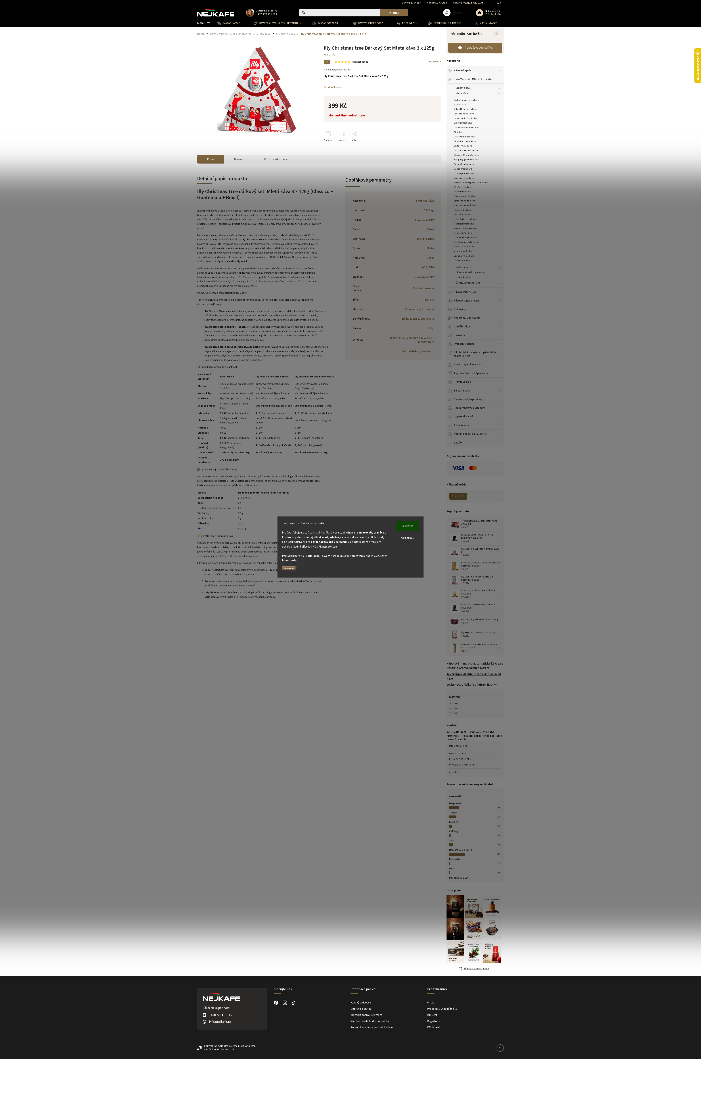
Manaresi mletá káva (464, 223)
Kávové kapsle (462, 70)
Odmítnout (407, 538)
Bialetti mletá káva (463, 122)
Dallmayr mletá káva (464, 173)
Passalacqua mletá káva (466, 242)
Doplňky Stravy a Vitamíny (470, 408)
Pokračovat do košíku (479, 48)
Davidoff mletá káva (464, 164)
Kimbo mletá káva (463, 210)
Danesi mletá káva (463, 168)
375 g (430, 258)
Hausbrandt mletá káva (465, 118)
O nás (430, 1003)
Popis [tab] (210, 159)
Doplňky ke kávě (464, 416)
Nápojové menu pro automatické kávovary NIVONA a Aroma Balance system (475, 665)
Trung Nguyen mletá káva (466, 159)
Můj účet (432, 1015)
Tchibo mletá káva (463, 251)
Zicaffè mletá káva (463, 187)
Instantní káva (463, 267)
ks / (458, 496)
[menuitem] (232, 23)
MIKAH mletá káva (463, 233)
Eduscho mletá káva (464, 178)
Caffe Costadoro (462, 260)
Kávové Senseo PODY (466, 301)
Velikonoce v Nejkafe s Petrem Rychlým (472, 685)
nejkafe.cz (455, 772)
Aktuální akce (462, 327)
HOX (232, 1049)
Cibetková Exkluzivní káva (470, 272)
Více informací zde (359, 542)
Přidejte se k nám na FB (462, 765)
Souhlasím (407, 526)
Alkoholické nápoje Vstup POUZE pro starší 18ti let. (476, 354)
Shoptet (215, 1049)
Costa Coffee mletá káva (466, 150)
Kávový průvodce (411, 3)
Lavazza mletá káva (464, 113)
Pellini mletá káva (462, 191)
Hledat (394, 12)
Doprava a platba (437, 3)
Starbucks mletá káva (464, 246)
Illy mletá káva (425, 201)
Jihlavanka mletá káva (465, 205)
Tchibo (453, 813)
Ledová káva (463, 277)
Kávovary (459, 335)
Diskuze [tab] (239, 159)
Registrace (433, 1021)
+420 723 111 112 (458, 753)
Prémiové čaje (462, 382)
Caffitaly (453, 831)
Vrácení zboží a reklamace (468, 3)
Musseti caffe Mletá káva (466, 228)
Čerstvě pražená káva (468, 283)
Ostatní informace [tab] (276, 159)
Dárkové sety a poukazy (468, 399)
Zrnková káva (463, 88)
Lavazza (453, 822)
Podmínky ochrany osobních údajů (371, 1027)
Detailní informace (333, 87)
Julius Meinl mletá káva (465, 109)
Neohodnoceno (360, 62)
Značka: (435, 61)
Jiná (451, 840)
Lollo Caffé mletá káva (465, 219)
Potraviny (460, 309)
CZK (499, 3)
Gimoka (458, 132)
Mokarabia (455, 859)
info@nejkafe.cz (458, 746)
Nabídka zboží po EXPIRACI (470, 434)
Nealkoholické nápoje (467, 318)
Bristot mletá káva (463, 145)
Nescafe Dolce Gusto (460, 850)
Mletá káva (462, 93)
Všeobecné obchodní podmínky (369, 1021)
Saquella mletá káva (464, 256)
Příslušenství (462, 425)
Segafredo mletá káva (465, 196)
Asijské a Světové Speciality (471, 373)
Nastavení (289, 568)
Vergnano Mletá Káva (464, 200)
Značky (458, 443)
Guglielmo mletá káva (465, 141)
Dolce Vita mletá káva (465, 136)
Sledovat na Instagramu (476, 968)
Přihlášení (433, 1027)
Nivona (453, 868)
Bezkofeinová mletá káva (466, 100)
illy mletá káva (461, 104)
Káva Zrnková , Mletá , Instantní (473, 79)
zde (334, 546)
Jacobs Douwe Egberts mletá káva (471, 182)
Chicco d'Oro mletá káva (466, 155)
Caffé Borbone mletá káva (467, 127)
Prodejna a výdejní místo (442, 1009)
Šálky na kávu (462, 391)
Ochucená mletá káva (465, 237)
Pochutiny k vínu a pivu (467, 364)
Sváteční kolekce (464, 344)
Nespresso (455, 803)
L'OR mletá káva (462, 214)
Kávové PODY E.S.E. (465, 292)
